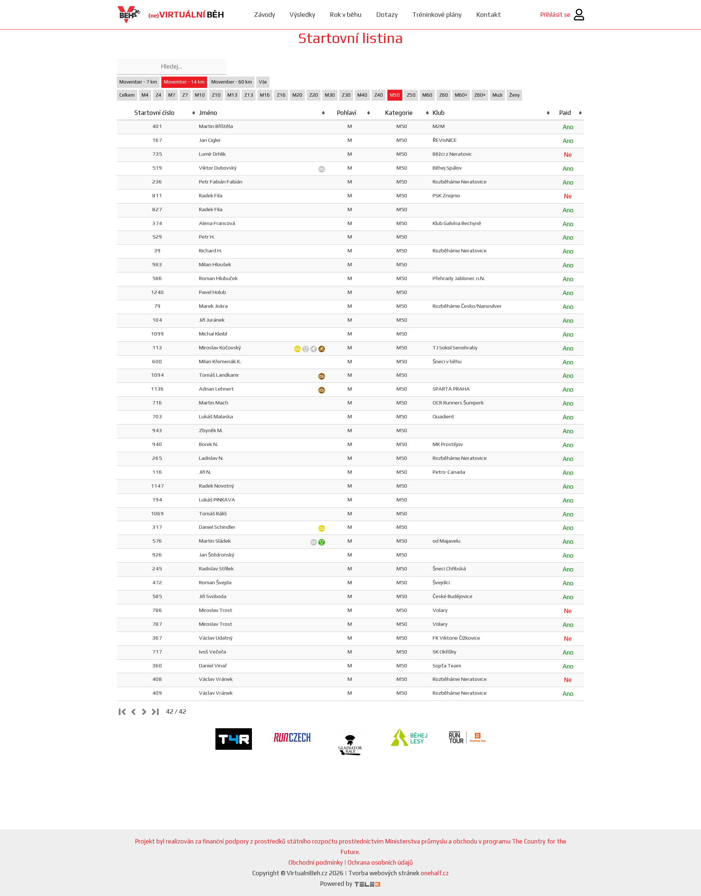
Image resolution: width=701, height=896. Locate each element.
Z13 (248, 95)
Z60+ (480, 95)
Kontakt (488, 14)
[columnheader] (157, 113)
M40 (362, 95)
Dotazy (387, 14)
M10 (200, 95)
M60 (427, 95)
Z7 (185, 95)
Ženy (514, 95)
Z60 (443, 95)
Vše (263, 82)
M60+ (461, 95)
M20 (297, 95)
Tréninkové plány (436, 14)
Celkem (127, 95)
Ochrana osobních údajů (380, 862)
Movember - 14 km (184, 82)
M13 (232, 95)
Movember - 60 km (231, 82)
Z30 (346, 95)
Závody (264, 14)
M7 (171, 95)
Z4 (158, 95)
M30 (330, 95)
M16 (265, 95)
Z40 (378, 95)
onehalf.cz (435, 873)
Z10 (216, 95)
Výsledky (302, 14)
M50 (395, 95)
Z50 (411, 95)
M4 (145, 95)
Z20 (313, 95)
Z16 (281, 95)
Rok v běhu (345, 14)
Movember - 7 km (138, 82)
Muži (497, 95)
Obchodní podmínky (315, 862)
